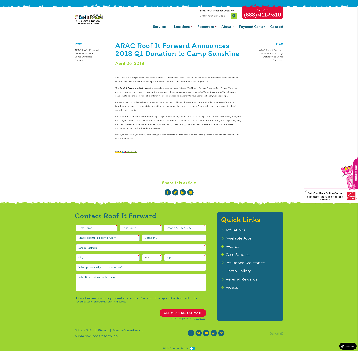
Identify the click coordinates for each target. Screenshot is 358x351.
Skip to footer (11, 8)
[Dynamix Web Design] (276, 333)
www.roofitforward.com (126, 151)
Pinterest (221, 333)
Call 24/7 (262, 13)
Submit (234, 16)
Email (190, 192)
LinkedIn (183, 192)
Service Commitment (128, 330)
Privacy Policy (84, 330)
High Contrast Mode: (15, 11)
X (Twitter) (199, 333)
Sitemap (103, 330)
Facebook (168, 192)
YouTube (206, 333)
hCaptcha (200, 318)
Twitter (175, 192)
